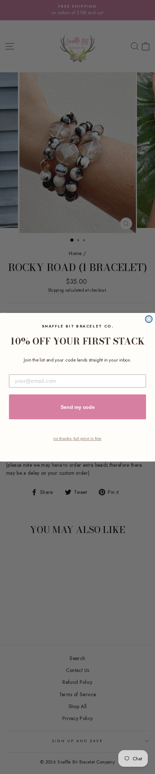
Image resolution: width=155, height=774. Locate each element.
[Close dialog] (148, 319)
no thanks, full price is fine (77, 438)
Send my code (78, 407)
